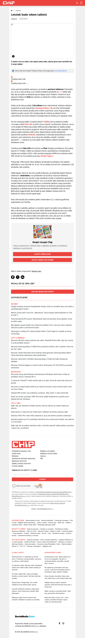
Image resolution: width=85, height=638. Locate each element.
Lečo (49, 533)
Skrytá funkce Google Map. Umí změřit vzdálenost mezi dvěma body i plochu (24, 583)
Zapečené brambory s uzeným (28, 535)
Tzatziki (26, 533)
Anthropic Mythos (17, 544)
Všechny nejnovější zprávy (42, 292)
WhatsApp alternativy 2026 (46, 525)
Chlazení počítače (33, 540)
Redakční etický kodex (48, 453)
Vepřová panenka (32, 529)
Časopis (18, 10)
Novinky (14, 304)
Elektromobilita (66, 544)
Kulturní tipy (52, 522)
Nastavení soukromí (19, 461)
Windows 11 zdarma (65, 542)
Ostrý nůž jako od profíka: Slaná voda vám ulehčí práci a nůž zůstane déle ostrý (58, 577)
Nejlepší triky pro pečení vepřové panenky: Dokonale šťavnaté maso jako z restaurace (58, 585)
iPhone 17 (15, 546)
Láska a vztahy (42, 522)
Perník (44, 533)
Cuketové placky (67, 531)
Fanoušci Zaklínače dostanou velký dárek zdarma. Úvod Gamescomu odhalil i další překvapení (25, 591)
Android (31, 135)
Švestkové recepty (59, 533)
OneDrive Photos (30, 542)
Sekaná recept (35, 533)
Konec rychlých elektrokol (48, 540)
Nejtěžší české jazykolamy (26, 522)
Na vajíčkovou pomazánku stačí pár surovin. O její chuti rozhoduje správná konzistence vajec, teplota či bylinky (57, 570)
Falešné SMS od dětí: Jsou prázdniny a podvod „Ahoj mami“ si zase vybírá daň (39, 393)
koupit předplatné (43, 254)
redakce (14, 19)
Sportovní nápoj (43, 531)
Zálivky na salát (55, 531)
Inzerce (43, 456)
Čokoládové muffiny (61, 529)
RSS (41, 458)
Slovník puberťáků (47, 520)
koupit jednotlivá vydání (42, 260)
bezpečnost (16, 372)
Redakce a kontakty (47, 451)
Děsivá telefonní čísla (33, 520)
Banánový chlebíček (18, 531)
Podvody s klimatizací (34, 546)
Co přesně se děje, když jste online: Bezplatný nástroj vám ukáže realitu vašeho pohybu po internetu (27, 568)
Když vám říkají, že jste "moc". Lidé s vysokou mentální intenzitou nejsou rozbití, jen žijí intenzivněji (57, 600)
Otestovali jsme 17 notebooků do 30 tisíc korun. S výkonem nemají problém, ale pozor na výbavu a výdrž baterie (26, 559)
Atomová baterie (30, 544)
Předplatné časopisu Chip (21, 451)
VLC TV (22, 546)
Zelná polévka (17, 533)
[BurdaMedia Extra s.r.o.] (23, 444)
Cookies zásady (17, 466)
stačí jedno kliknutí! (60, 71)
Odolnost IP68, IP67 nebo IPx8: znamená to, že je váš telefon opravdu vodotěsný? (41, 416)
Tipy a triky (16, 403)
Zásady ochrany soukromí (21, 463)
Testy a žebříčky (18, 338)
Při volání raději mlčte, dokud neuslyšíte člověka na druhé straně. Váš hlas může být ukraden (26, 576)
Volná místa (16, 453)
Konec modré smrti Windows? (47, 542)
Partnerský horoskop (61, 520)
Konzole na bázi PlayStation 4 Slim (48, 544)
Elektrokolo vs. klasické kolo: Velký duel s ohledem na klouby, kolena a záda (39, 412)
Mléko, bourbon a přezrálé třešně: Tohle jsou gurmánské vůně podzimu (58, 592)
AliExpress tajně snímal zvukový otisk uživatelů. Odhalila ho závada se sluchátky (26, 598)
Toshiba (46, 122)
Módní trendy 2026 (30, 525)
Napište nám (36, 271)
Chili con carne (31, 531)
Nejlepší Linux (47, 546)
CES (60, 92)
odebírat (42, 479)
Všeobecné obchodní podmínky (23, 458)
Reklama (15, 456)
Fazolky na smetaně (46, 529)
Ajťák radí (61, 522)
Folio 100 (28, 124)
